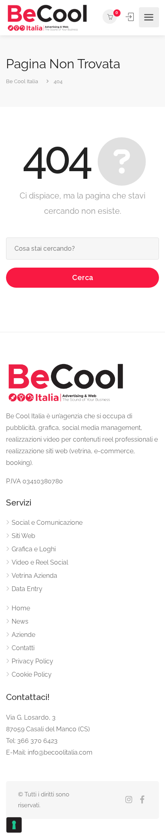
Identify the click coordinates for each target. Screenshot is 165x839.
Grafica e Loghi (34, 549)
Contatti (23, 648)
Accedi (130, 16)
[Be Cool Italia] (47, 17)
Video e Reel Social (40, 562)
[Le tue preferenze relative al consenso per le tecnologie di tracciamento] (14, 825)
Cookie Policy (32, 674)
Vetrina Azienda (34, 575)
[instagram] (129, 800)
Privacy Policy (32, 661)
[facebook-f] (142, 800)
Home (21, 608)
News (20, 621)
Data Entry (27, 589)
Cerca (82, 277)
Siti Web (23, 536)
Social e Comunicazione (47, 522)
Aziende (23, 634)
